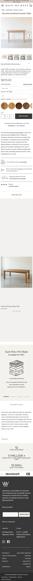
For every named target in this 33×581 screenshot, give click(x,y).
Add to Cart (23, 116)
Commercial (6, 566)
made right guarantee (27, 563)
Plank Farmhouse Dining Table (10, 306)
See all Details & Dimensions (10, 64)
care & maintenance (9, 555)
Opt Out (20, 577)
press (4, 558)
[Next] (29, 35)
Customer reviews (13, 186)
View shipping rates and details (17, 178)
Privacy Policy (13, 577)
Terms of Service (6, 579)
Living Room (9, 10)
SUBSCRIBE (24, 514)
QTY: (2, 113)
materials (5, 553)
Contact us (20, 169)
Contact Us (4, 577)
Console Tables (18, 10)
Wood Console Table (16, 132)
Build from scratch (24, 553)
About (28, 566)
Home (2, 10)
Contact (5, 561)
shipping (28, 555)
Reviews (28, 558)
